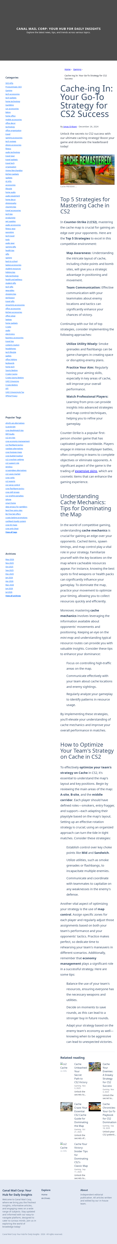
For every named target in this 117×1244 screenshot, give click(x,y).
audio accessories (13, 225)
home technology (12, 101)
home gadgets (11, 323)
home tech (9, 366)
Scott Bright (10, 426)
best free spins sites (13, 510)
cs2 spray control (12, 485)
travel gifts (9, 301)
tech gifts (9, 287)
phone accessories (13, 145)
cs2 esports (10, 481)
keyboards (9, 363)
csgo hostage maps (13, 452)
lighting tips (10, 272)
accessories (10, 185)
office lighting (11, 359)
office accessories (13, 308)
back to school (11, 261)
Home (68, 69)
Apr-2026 (9, 581)
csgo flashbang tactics (14, 488)
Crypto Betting (11, 385)
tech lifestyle (10, 352)
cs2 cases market (12, 474)
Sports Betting (11, 370)
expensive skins (86, 471)
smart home (10, 503)
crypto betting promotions (16, 517)
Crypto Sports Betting (14, 377)
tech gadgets (10, 97)
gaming (8, 257)
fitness (8, 148)
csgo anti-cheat (11, 528)
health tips (9, 250)
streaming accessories (15, 305)
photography (10, 203)
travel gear (10, 156)
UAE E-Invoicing (12, 381)
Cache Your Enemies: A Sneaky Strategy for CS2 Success (108, 1075)
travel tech (9, 163)
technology (10, 127)
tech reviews (10, 141)
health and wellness (13, 279)
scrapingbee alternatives (16, 470)
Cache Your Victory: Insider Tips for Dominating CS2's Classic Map (81, 1155)
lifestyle (8, 188)
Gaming (77, 69)
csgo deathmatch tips (14, 430)
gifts (7, 254)
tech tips (9, 214)
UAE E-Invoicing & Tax (14, 392)
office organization (13, 130)
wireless (8, 466)
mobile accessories (13, 119)
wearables (9, 290)
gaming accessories (13, 137)
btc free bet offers (13, 514)
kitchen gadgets (12, 174)
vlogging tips (10, 294)
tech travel (9, 236)
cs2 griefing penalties (14, 496)
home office (10, 116)
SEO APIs (9, 83)
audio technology (12, 152)
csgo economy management (17, 441)
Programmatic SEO (13, 87)
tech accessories (12, 94)
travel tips (9, 341)
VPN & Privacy (11, 396)
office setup (10, 316)
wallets (8, 356)
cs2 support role (12, 463)
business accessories (14, 337)
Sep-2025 (9, 570)
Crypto (8, 327)
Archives (45, 1198)
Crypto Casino (11, 374)
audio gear (10, 243)
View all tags (11, 532)
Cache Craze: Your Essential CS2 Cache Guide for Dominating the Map (81, 1115)
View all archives (13, 596)
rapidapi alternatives (14, 448)
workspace (10, 297)
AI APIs (8, 181)
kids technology (12, 276)
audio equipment (12, 196)
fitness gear (10, 228)
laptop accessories (13, 265)
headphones (10, 348)
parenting (9, 232)
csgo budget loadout (14, 456)
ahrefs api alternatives (15, 423)
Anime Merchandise (14, 170)
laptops (8, 319)
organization (10, 167)
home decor (10, 199)
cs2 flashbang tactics (14, 445)
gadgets (8, 177)
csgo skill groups (12, 492)
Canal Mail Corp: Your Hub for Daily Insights (58, 29)
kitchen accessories (13, 312)
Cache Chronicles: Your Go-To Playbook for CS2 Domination (109, 1113)
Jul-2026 (8, 592)
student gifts (10, 283)
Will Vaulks (9, 434)
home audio (10, 192)
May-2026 (9, 559)
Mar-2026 (9, 585)
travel (7, 134)
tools (7, 239)
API (6, 388)
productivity (10, 217)
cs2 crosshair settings (14, 459)
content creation (12, 345)
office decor (10, 123)
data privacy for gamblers (16, 506)
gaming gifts (10, 247)
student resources (13, 268)
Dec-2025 (9, 574)
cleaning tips (10, 207)
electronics (10, 334)
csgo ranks (10, 477)
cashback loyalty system (15, 521)
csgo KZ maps (11, 525)
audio (7, 330)
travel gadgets (11, 159)
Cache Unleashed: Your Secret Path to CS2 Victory (80, 1073)
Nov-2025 (9, 563)
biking (8, 112)
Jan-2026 (9, 577)
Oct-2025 (9, 566)
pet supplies (10, 221)
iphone (8, 499)
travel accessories (13, 210)
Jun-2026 (9, 588)
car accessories (12, 108)
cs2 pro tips (10, 437)
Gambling (9, 105)
